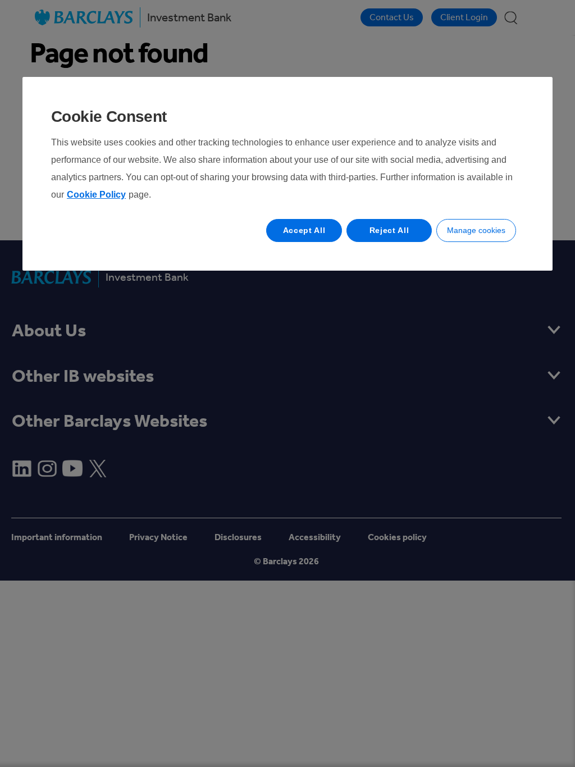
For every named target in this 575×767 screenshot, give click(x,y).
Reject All (389, 230)
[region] (287, 174)
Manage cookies (476, 230)
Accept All (304, 230)
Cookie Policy (96, 194)
